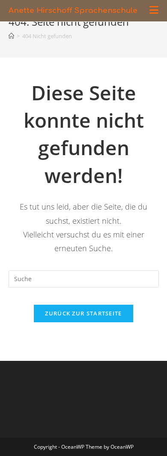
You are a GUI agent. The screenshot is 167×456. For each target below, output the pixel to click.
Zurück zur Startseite (83, 313)
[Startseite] (11, 36)
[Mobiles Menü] (154, 10)
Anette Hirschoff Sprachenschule (73, 10)
